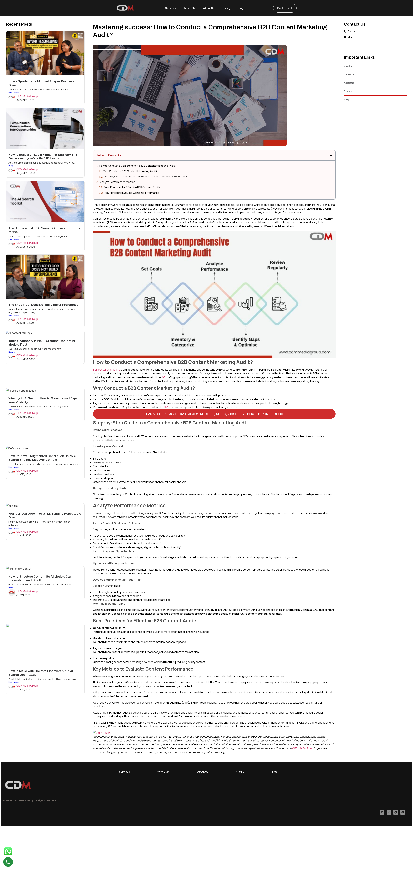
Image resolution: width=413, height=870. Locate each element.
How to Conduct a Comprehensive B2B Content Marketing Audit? (137, 165)
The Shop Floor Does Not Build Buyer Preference (44, 304)
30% (165, 407)
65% (165, 377)
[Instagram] (389, 812)
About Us (208, 8)
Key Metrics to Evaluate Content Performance (132, 193)
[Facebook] (395, 812)
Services (170, 8)
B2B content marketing (106, 369)
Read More (13, 92)
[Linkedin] (382, 812)
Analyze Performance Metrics (117, 182)
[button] (331, 155)
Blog (240, 8)
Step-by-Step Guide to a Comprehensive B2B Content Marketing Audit (146, 176)
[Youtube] (402, 812)
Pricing (226, 8)
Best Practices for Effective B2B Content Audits (132, 187)
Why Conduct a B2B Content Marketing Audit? (130, 171)
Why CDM (189, 8)
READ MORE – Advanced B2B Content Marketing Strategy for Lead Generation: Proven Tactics (214, 414)
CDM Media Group (27, 96)
